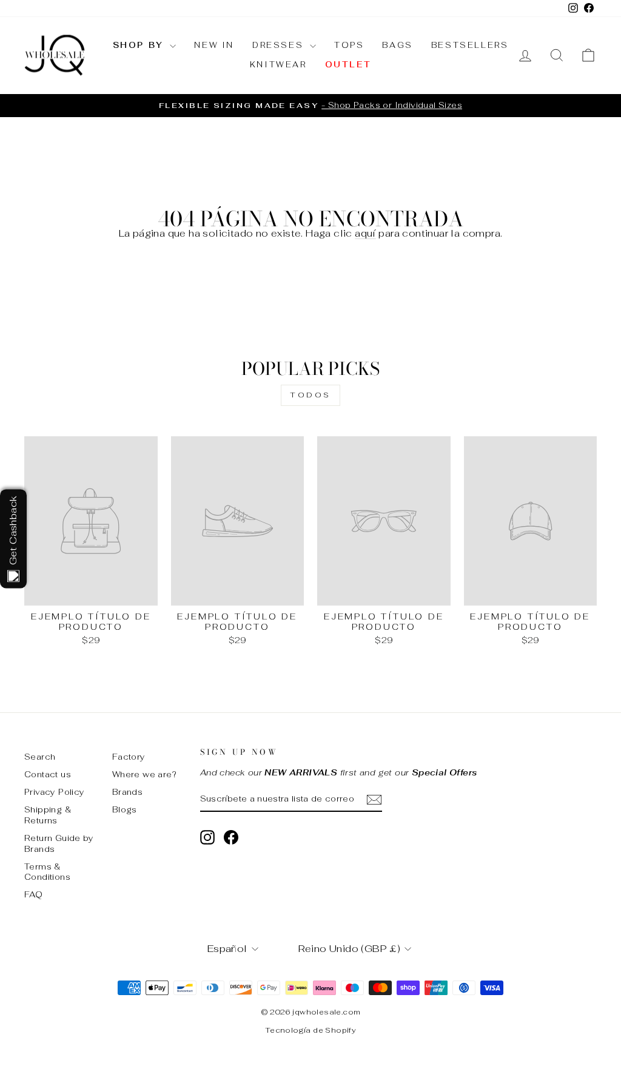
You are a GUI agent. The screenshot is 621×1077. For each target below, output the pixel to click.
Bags (397, 45)
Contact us (47, 774)
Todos (310, 395)
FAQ (33, 894)
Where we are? (144, 774)
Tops (349, 45)
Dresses (279, 45)
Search (39, 756)
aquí (365, 233)
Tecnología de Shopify (310, 1030)
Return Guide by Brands (58, 843)
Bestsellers (470, 45)
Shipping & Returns (47, 815)
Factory (129, 756)
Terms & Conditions (47, 872)
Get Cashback (13, 530)
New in (214, 45)
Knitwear (278, 64)
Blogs (124, 809)
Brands (127, 791)
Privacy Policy (54, 791)
